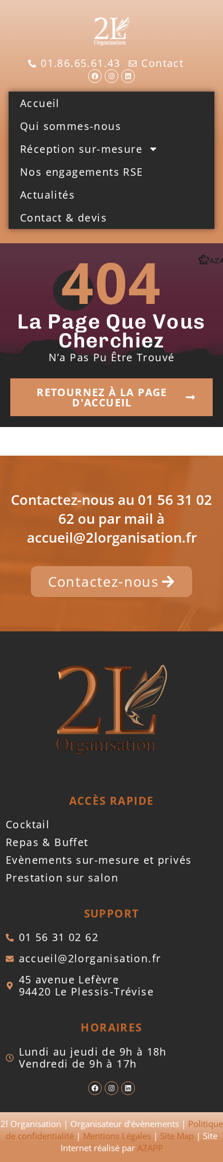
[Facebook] (95, 76)
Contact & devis (63, 217)
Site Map (177, 1135)
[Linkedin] (128, 76)
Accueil (40, 103)
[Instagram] (111, 76)
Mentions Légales (117, 1135)
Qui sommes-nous (70, 126)
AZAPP (150, 1147)
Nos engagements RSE (82, 172)
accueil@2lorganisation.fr (112, 537)
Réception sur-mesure (81, 149)
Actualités (47, 194)
